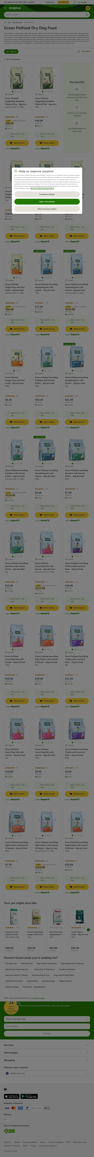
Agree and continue (47, 201)
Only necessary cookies (47, 209)
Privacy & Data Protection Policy (42, 188)
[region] (47, 190)
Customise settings (47, 194)
